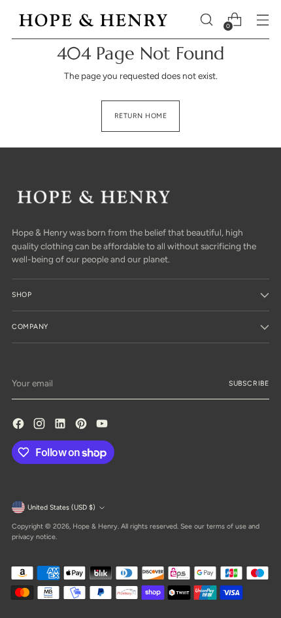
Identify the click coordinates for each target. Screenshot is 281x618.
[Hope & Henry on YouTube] (103, 425)
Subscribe (249, 383)
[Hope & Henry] (93, 20)
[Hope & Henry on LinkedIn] (61, 425)
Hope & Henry (95, 526)
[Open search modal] (206, 20)
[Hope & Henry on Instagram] (40, 425)
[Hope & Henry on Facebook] (19, 425)
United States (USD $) (61, 507)
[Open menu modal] (262, 20)
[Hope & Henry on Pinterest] (82, 425)
